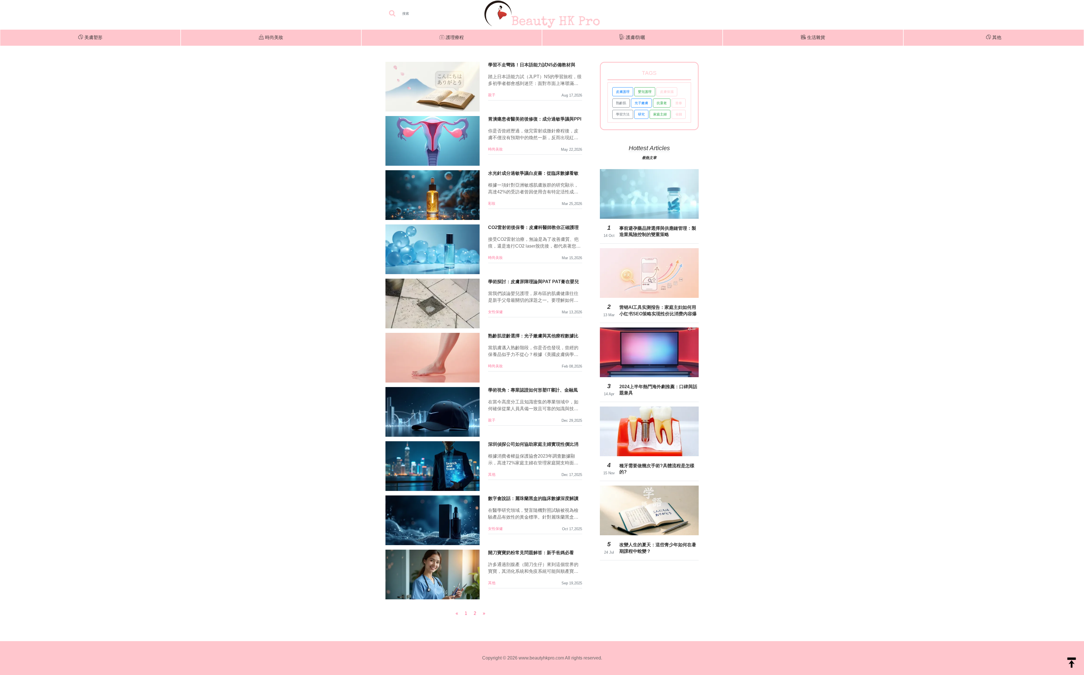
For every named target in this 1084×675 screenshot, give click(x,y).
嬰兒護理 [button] (645, 92)
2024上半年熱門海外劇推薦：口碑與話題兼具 (658, 389)
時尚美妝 (274, 37)
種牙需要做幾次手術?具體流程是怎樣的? (656, 468)
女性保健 (495, 312)
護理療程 (455, 37)
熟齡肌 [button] (621, 103)
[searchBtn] (392, 13)
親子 (491, 95)
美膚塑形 (93, 37)
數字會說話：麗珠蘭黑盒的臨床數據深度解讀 (533, 498)
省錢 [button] (678, 114)
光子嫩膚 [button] (641, 103)
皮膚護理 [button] (623, 92)
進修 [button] (678, 103)
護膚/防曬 (635, 37)
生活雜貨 (816, 37)
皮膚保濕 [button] (667, 92)
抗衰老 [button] (662, 103)
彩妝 (491, 203)
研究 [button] (641, 114)
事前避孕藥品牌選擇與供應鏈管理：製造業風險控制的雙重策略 (657, 231)
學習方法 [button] (623, 114)
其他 (996, 37)
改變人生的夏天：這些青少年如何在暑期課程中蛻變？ (657, 547)
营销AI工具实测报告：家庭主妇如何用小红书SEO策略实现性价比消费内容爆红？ (658, 310)
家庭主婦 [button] (660, 114)
